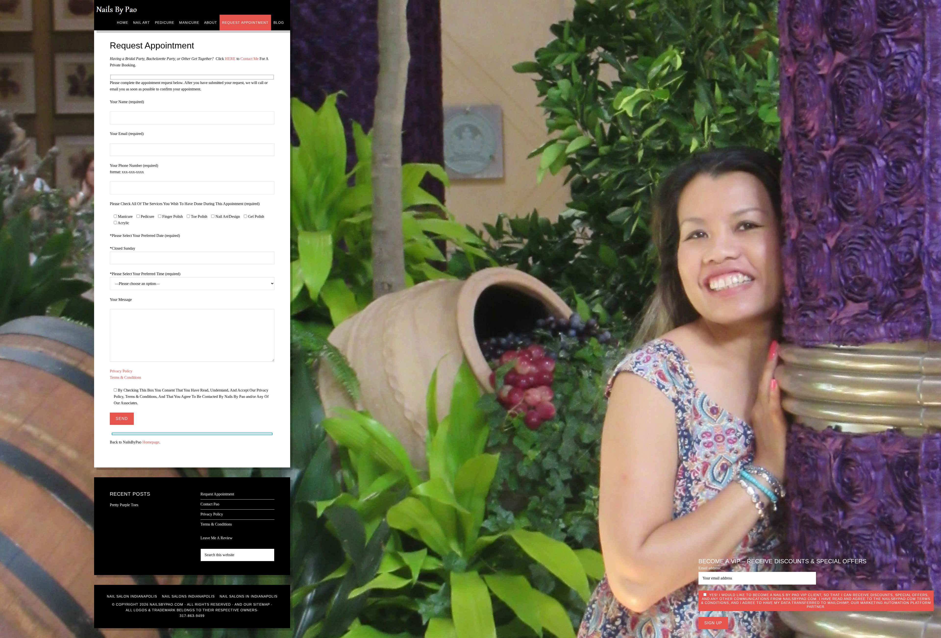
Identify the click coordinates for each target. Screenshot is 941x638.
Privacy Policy (121, 371)
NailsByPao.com (166, 604)
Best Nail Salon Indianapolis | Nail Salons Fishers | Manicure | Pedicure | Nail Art (119, 7)
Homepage (150, 442)
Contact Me (249, 59)
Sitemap (261, 604)
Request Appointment (217, 494)
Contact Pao (209, 504)
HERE (230, 59)
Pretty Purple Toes (124, 505)
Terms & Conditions (125, 377)
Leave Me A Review (216, 538)
